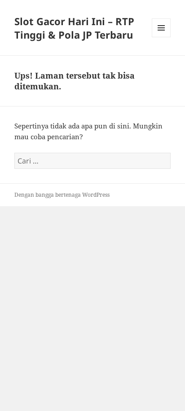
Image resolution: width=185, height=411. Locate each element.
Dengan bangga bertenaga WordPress (62, 195)
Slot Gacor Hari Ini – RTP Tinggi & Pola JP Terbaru (74, 27)
